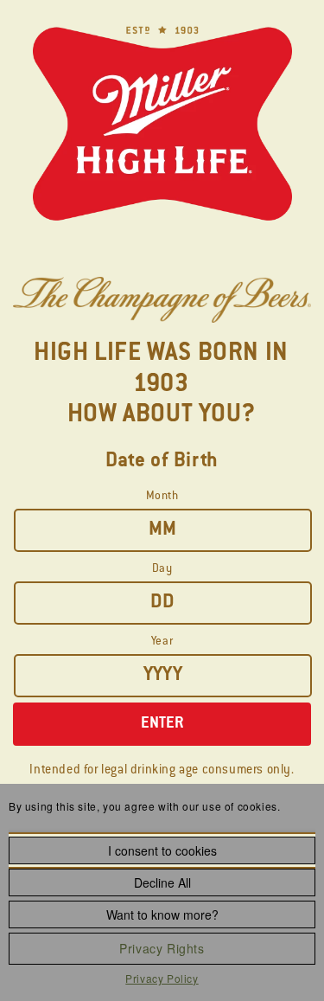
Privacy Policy (161, 978)
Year (162, 641)
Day (162, 568)
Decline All (162, 882)
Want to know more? (162, 914)
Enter (162, 724)
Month (162, 496)
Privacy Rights (161, 948)
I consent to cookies (162, 850)
